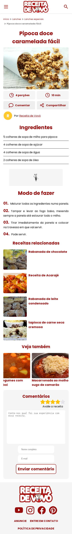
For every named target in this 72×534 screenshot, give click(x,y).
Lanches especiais (34, 19)
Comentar (22, 105)
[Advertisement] (36, 177)
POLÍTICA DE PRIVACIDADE (36, 528)
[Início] (36, 7)
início (6, 19)
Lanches (16, 19)
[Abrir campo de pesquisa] (66, 6)
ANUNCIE (20, 521)
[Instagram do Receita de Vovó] (30, 513)
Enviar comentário (36, 469)
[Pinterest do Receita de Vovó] (53, 513)
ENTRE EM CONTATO (44, 521)
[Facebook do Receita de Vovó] (42, 513)
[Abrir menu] (6, 6)
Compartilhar (56, 105)
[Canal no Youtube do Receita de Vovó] (19, 513)
